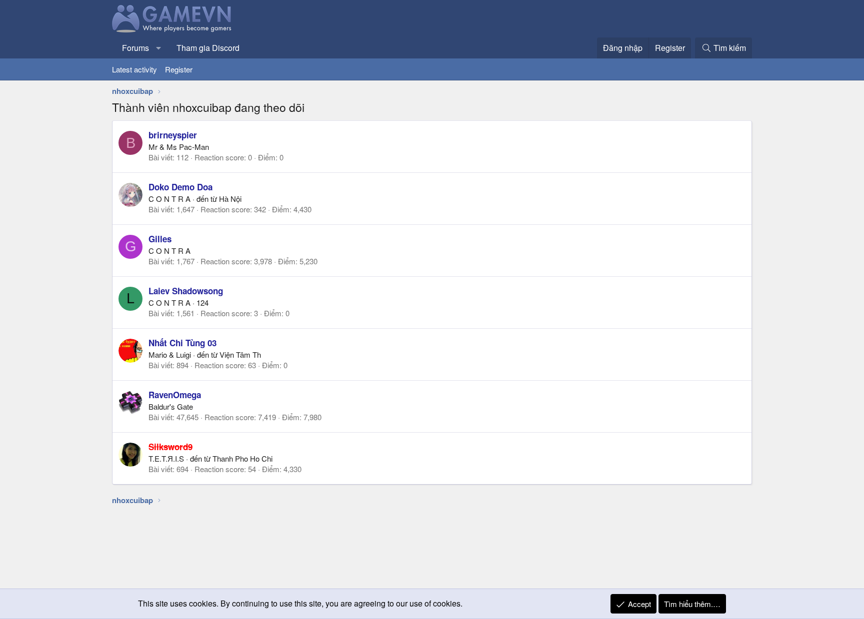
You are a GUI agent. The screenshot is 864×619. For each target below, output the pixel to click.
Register (178, 69)
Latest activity (134, 69)
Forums (135, 47)
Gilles (160, 239)
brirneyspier (172, 135)
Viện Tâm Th (240, 354)
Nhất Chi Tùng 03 (182, 343)
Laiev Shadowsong (185, 291)
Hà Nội (230, 198)
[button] (158, 47)
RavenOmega (174, 395)
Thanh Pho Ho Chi (242, 458)
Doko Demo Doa (180, 187)
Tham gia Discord (208, 47)
